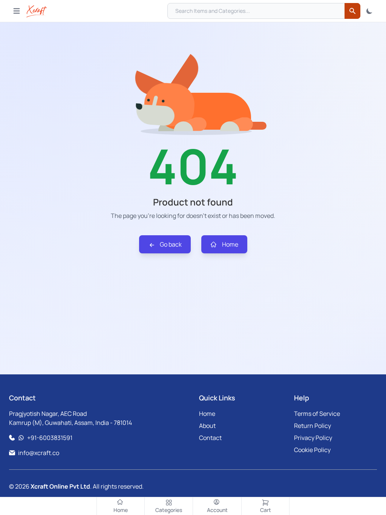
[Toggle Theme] (369, 10)
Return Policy (312, 426)
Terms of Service (317, 413)
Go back (170, 244)
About (207, 426)
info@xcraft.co (38, 453)
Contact (210, 438)
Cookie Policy (312, 450)
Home (229, 244)
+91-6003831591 (49, 438)
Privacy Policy (313, 438)
